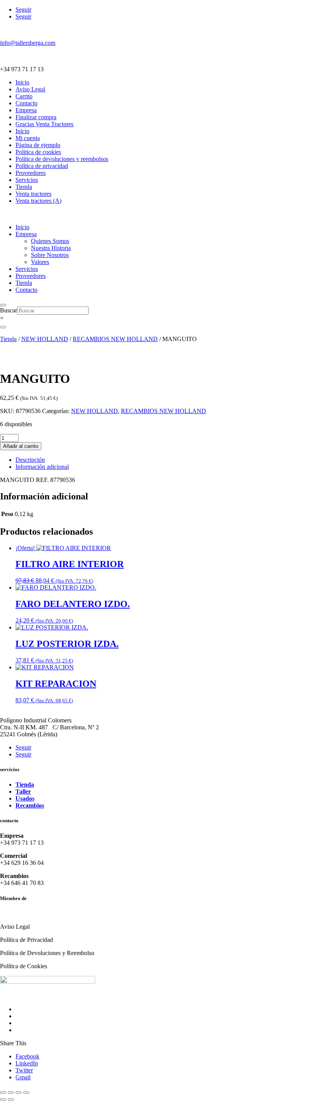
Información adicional (42, 466)
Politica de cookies (38, 152)
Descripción (30, 459)
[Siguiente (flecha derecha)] (11, 1099)
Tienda (23, 187)
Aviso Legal (30, 89)
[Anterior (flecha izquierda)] (3, 1099)
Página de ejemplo (37, 145)
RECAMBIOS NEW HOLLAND (115, 339)
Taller (23, 791)
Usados (24, 798)
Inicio (22, 82)
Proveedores (30, 173)
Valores (40, 262)
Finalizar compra (35, 117)
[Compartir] (18, 1092)
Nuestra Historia (51, 248)
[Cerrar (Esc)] (26, 1092)
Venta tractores (33, 193)
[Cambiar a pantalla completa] (11, 1092)
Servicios (26, 180)
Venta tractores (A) (38, 200)
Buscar (8, 310)
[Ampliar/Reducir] (3, 1092)
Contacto (26, 103)
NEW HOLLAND (44, 339)
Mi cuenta (27, 138)
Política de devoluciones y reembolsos (61, 159)
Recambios (29, 805)
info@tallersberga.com (27, 42)
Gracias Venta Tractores (44, 124)
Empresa (26, 110)
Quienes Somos (50, 241)
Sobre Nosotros (50, 255)
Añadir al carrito (20, 446)
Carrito (23, 96)
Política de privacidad (41, 166)
